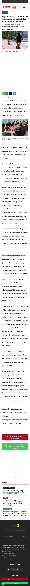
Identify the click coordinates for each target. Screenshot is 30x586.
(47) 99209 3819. (8, 557)
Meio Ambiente (7, 509)
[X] (10, 93)
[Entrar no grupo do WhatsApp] (2, 583)
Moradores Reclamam (9, 487)
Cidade (5, 12)
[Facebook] (6, 93)
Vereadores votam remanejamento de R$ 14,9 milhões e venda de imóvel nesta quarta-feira (14, 502)
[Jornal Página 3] (11, 7)
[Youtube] (21, 569)
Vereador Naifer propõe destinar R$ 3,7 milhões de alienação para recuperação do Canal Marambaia (14, 513)
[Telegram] (14, 93)
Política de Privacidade (15, 532)
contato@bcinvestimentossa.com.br (14, 420)
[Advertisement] (15, 74)
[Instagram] (13, 569)
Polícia (5, 497)
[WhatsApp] (3, 93)
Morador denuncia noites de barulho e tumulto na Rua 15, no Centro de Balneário (14, 492)
